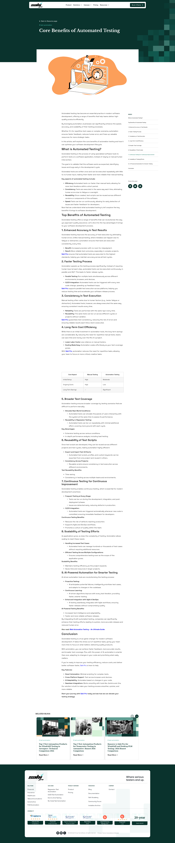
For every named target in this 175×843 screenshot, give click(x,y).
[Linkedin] (57, 833)
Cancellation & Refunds (113, 833)
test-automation (46, 25)
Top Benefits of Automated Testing (137, 122)
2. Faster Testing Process (134, 131)
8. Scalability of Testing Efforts (136, 159)
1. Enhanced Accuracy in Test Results (137, 127)
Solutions (76, 5)
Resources (103, 5)
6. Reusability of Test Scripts (135, 150)
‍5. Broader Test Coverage (134, 145)
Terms (104, 833)
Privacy (100, 833)
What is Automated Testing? (135, 118)
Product (68, 5)
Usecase (87, 5)
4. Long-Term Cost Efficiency (135, 141)
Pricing (95, 5)
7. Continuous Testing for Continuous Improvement (141, 154)
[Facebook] (61, 833)
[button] (130, 186)
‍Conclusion (131, 168)
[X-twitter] (64, 833)
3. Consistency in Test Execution (136, 136)
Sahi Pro (83, 665)
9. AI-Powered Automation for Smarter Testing (140, 163)
